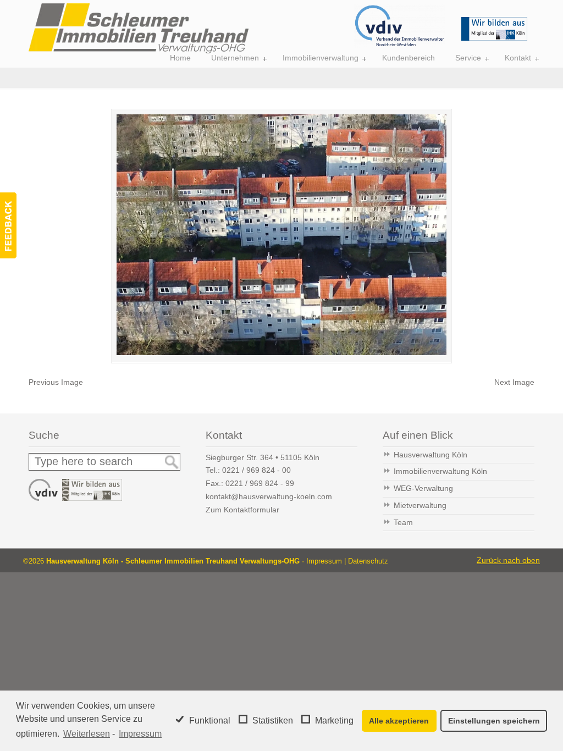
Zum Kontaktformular (242, 509)
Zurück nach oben (508, 560)
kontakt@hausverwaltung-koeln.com (269, 496)
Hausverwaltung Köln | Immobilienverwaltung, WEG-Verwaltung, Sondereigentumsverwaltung (139, 28)
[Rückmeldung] (8, 225)
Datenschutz (368, 561)
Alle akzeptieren (399, 720)
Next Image (514, 382)
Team (403, 522)
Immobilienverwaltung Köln (440, 471)
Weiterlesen (86, 733)
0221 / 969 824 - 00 (256, 470)
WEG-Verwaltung (423, 488)
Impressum (140, 733)
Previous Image (56, 382)
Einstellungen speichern (494, 720)
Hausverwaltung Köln (430, 454)
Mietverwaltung (420, 505)
